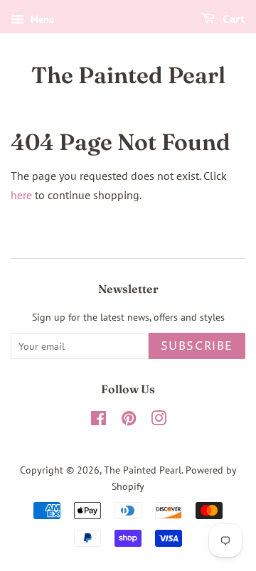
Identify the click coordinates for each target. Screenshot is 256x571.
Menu (41, 19)
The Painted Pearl (128, 75)
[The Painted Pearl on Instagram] (158, 421)
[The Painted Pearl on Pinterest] (129, 421)
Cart (232, 19)
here (21, 195)
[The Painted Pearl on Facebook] (98, 421)
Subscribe (197, 346)
